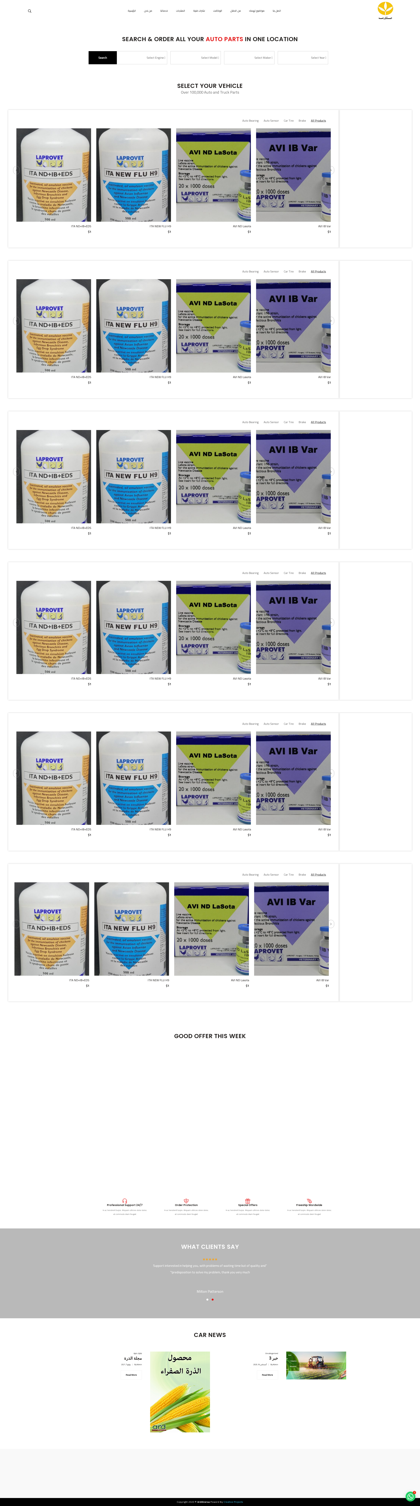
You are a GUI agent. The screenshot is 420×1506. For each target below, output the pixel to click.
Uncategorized (271, 1353)
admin (139, 1364)
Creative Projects (233, 1502)
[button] (410, 1496)
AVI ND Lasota (322, 226)
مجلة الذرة (133, 1358)
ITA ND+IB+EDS (161, 226)
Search (102, 57)
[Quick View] (53, 218)
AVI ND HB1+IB (81, 226)
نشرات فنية (138, 1353)
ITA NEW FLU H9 (240, 226)
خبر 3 (273, 1358)
